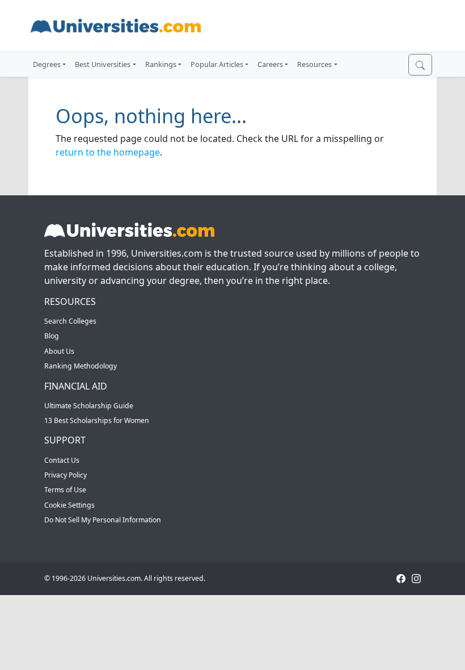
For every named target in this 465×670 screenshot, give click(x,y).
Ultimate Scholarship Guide (88, 406)
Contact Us (61, 460)
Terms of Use (65, 490)
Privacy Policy (65, 475)
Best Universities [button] (102, 64)
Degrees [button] (47, 64)
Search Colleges (70, 321)
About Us (59, 351)
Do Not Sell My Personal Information (102, 520)
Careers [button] (270, 64)
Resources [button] (314, 64)
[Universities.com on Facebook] (400, 578)
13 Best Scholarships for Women (96, 420)
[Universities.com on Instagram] (416, 578)
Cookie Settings (69, 505)
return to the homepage (108, 152)
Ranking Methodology (80, 366)
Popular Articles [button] (217, 64)
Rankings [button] (160, 64)
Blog (51, 336)
